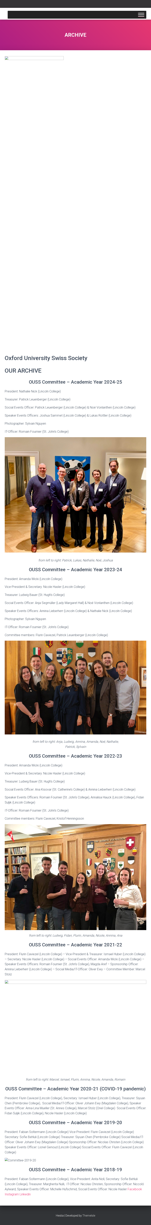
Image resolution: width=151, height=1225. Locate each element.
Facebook (135, 1189)
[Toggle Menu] (141, 14)
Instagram (12, 1194)
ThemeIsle (88, 1215)
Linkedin (25, 1194)
